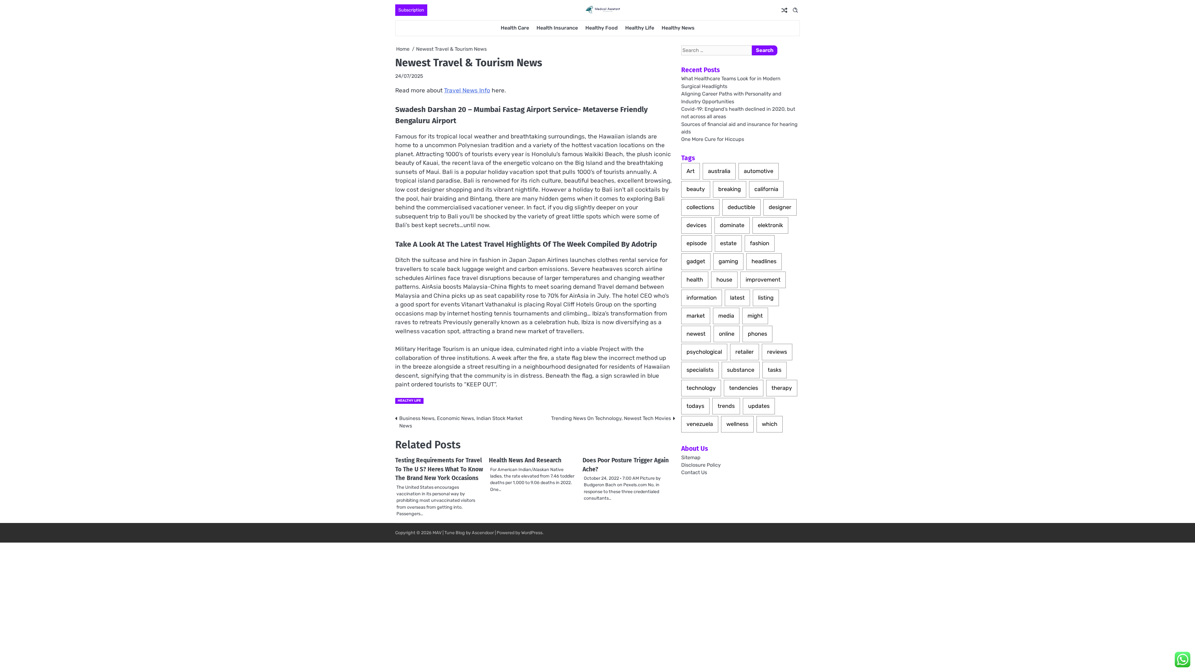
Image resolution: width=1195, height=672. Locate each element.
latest (737, 297)
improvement (763, 279)
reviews (777, 351)
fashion (759, 243)
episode (697, 243)
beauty (696, 189)
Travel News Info (467, 90)
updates (759, 406)
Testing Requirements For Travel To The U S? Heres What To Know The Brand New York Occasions (439, 469)
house (724, 279)
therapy (781, 388)
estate (728, 243)
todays (695, 406)
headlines (764, 261)
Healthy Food (601, 28)
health (695, 279)
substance (740, 369)
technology (701, 388)
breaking (729, 189)
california (766, 189)
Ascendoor (483, 532)
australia (719, 171)
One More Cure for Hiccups (712, 139)
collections (700, 207)
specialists (700, 369)
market (696, 315)
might (755, 315)
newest (696, 333)
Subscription (411, 10)
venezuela (700, 424)
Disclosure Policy (701, 465)
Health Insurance (557, 28)
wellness (737, 424)
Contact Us (694, 472)
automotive (758, 171)
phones (757, 333)
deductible (741, 207)
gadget (696, 261)
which (769, 424)
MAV (437, 532)
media (726, 315)
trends (726, 406)
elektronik (770, 225)
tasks (774, 369)
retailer (744, 351)
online (726, 333)
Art (691, 171)
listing (766, 297)
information (702, 297)
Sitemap (691, 457)
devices (696, 225)
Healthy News (678, 28)
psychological (704, 351)
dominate (732, 225)
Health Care (515, 28)
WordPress (531, 532)
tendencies (743, 388)
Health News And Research (525, 460)
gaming (728, 261)
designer (780, 207)
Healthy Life (639, 28)
